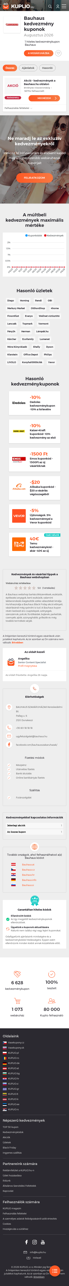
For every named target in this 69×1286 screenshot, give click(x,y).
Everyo (29, 316)
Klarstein (12, 354)
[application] (34, 255)
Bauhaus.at (28, 864)
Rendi (38, 300)
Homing (24, 300)
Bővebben (17, 642)
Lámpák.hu (42, 331)
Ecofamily (28, 339)
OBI (50, 300)
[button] (33, 235)
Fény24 (11, 331)
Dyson (49, 346)
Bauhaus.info (29, 880)
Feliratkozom (34, 177)
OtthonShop (38, 308)
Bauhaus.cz (28, 869)
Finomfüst (13, 316)
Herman (25, 331)
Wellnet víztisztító (49, 316)
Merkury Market (16, 308)
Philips (48, 354)
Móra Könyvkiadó (17, 346)
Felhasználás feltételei (17, 108)
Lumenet (45, 339)
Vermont (43, 323)
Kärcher (11, 339)
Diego (10, 300)
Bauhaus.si (28, 885)
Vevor (51, 362)
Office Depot (31, 354)
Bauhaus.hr (28, 874)
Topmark (27, 323)
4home (55, 308)
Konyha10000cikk (32, 362)
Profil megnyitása (27, 665)
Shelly (36, 346)
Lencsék (11, 323)
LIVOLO (11, 362)
